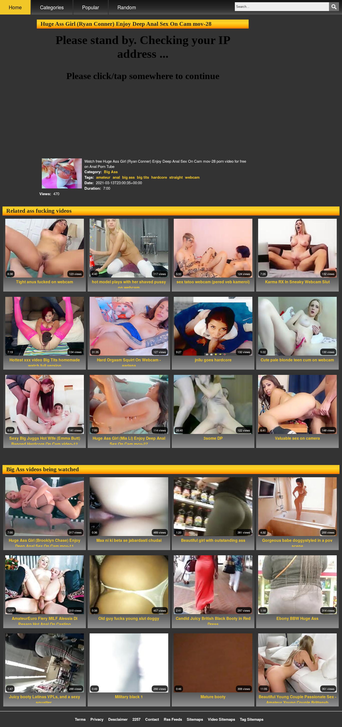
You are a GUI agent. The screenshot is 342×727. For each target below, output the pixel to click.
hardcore (159, 177)
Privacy (96, 719)
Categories (52, 7)
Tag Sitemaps (251, 719)
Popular (90, 7)
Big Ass (111, 171)
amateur (103, 177)
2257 (136, 719)
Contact (152, 719)
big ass (128, 177)
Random (126, 7)
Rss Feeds (173, 719)
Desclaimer (118, 719)
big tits (143, 177)
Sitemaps (195, 719)
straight (176, 177)
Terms (80, 719)
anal (116, 177)
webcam (192, 177)
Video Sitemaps (221, 719)
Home (15, 7)
